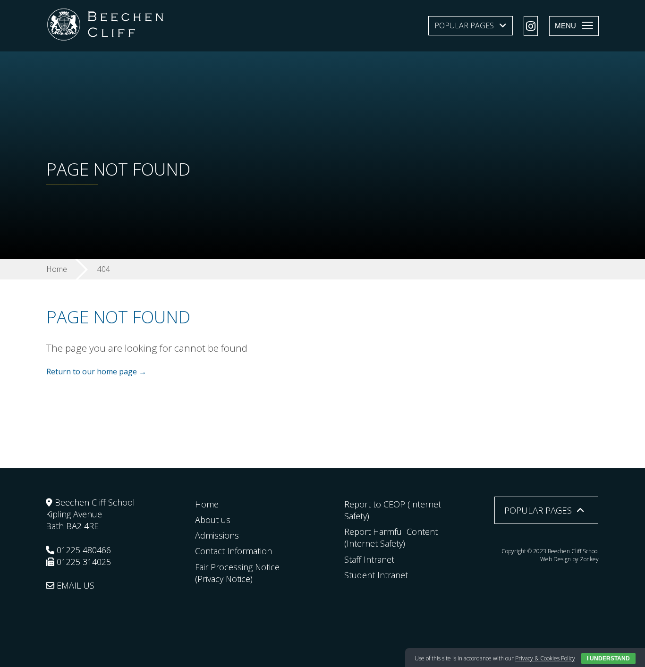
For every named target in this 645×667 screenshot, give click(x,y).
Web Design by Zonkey (569, 559)
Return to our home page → (96, 371)
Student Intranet (376, 575)
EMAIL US (74, 585)
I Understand (608, 658)
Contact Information (233, 551)
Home (207, 504)
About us (212, 519)
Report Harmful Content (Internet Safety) (391, 537)
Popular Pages (464, 25)
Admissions (217, 535)
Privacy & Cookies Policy (545, 658)
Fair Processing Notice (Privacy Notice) (237, 572)
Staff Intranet (369, 559)
